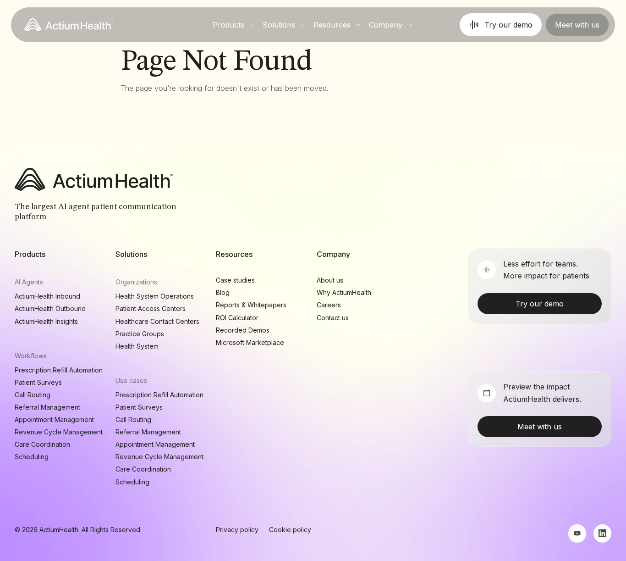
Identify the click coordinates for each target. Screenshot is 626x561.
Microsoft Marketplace (250, 342)
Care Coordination (42, 444)
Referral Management (47, 407)
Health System (137, 346)
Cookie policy (290, 529)
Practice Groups (139, 334)
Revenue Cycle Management (59, 432)
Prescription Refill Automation (59, 370)
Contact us (333, 318)
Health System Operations (154, 296)
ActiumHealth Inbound (47, 296)
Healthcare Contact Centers (157, 321)
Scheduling (32, 457)
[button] (234, 24)
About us (330, 280)
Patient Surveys (38, 382)
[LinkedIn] (602, 533)
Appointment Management (54, 419)
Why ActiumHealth (344, 292)
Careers (329, 305)
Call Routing (32, 395)
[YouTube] (577, 533)
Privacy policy (237, 529)
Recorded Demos (242, 330)
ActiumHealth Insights (46, 321)
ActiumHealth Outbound (50, 308)
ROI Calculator (237, 318)
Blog (223, 292)
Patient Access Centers (150, 308)
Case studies (235, 280)
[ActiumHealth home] (68, 24)
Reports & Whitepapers (251, 305)
